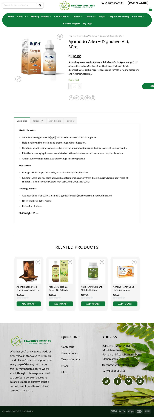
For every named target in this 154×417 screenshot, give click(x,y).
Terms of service (70, 359)
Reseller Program (71, 23)
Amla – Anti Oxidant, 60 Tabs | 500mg (91, 288)
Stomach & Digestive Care (112, 36)
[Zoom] (18, 79)
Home (11, 16)
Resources (137, 16)
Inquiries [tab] (71, 121)
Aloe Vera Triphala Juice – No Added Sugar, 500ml (58, 288)
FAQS (64, 365)
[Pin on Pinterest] (87, 97)
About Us (21, 16)
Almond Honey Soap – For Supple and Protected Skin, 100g (124, 288)
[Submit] (39, 6)
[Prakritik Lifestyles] (77, 5)
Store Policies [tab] (55, 121)
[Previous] (14, 285)
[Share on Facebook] (71, 97)
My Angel (87, 23)
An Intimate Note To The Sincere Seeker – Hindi (27, 288)
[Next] (139, 285)
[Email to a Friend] (82, 97)
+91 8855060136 (116, 370)
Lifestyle (89, 16)
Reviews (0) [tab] (38, 121)
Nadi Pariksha (61, 16)
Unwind (76, 16)
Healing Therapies (40, 16)
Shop (101, 16)
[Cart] (150, 9)
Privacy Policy (69, 353)
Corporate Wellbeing (119, 16)
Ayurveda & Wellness (87, 36)
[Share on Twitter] (76, 97)
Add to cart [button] (29, 304)
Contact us (67, 346)
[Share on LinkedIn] (92, 97)
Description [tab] (22, 121)
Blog (64, 372)
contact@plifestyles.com (120, 364)
